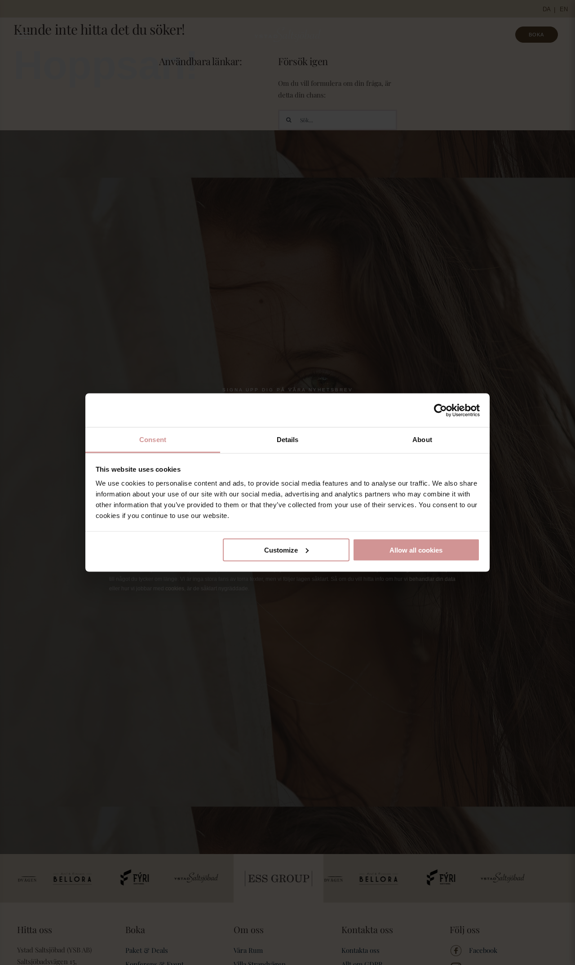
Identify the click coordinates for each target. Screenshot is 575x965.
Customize (281, 549)
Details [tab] (288, 439)
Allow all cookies (415, 549)
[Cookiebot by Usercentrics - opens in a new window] (440, 410)
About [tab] (422, 439)
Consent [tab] (152, 439)
